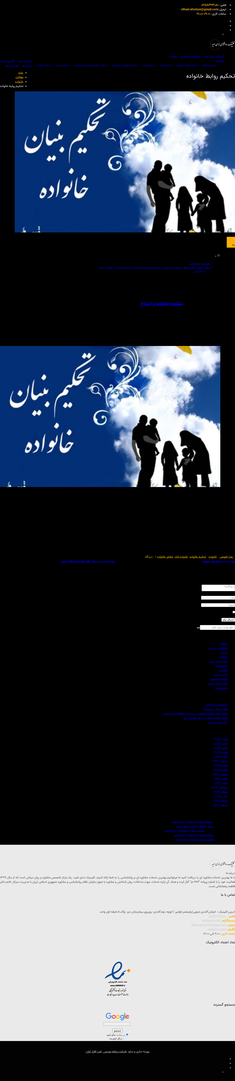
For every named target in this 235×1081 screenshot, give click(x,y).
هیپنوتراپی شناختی (216, 705)
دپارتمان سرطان (62, 65)
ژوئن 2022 (221, 796)
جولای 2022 (221, 792)
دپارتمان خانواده (209, 65)
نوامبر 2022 (221, 778)
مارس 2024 (221, 748)
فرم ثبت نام (25, 61)
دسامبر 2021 (220, 801)
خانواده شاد (181, 557)
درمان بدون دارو (218, 661)
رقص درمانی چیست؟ (215, 709)
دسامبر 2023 (220, 761)
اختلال (224, 644)
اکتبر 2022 (221, 783)
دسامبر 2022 (220, 774)
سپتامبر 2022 (219, 787)
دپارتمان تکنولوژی (44, 65)
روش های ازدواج (218, 722)
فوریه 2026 (221, 739)
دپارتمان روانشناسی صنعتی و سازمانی (90, 65)
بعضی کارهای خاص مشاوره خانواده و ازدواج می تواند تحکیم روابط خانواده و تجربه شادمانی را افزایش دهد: (154, 268)
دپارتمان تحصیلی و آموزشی (124, 65)
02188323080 (217, 916)
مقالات (173, 56)
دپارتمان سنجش (148, 65)
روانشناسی (221, 666)
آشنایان (198, 271)
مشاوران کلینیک (190, 56)
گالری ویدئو (8, 61)
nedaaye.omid (211, 920)
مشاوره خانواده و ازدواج (161, 303)
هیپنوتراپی (221, 688)
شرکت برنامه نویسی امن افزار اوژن (106, 1051)
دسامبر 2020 (220, 805)
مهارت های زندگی (217, 683)
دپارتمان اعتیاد (166, 65)
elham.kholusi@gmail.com (208, 925)
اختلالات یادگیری (217, 648)
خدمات (219, 61)
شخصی (223, 670)
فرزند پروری (221, 674)
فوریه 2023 (221, 765)
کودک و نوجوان (219, 679)
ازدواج (224, 652)
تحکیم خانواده (197, 557)
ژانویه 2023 (221, 770)
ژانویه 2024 (221, 756)
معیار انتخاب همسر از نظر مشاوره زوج (205, 718)
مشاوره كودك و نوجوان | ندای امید (192, 822)
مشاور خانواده (165, 557)
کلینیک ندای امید (213, 56)
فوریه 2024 (221, 752)
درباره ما (27, 65)
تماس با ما (12, 65)
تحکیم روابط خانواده (200, 264)
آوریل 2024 (221, 743)
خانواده (19, 82)
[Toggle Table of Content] (217, 256)
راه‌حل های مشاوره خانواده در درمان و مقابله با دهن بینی (195, 713)
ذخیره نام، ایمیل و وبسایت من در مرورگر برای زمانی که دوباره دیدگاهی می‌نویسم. (183, 612)
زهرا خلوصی (226, 557)
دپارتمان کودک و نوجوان (187, 65)
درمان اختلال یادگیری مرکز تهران (195, 826)
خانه (20, 73)
